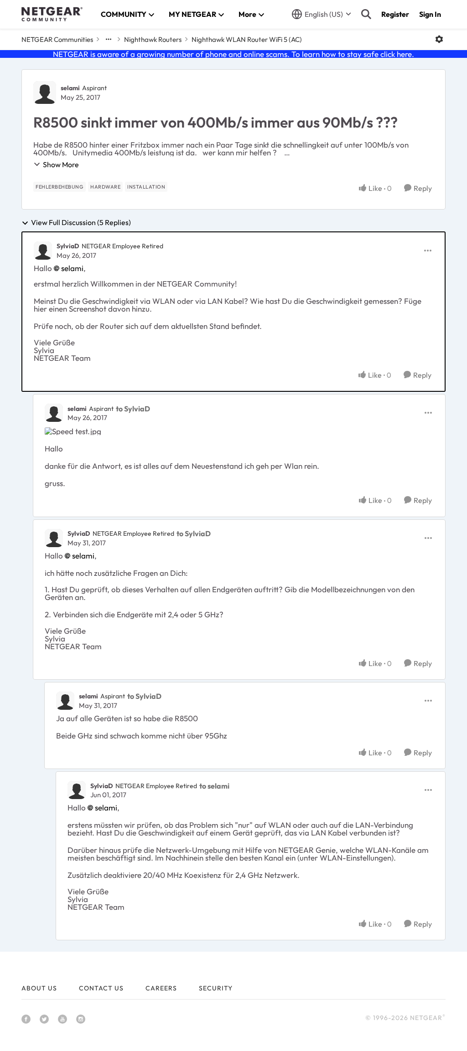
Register (395, 14)
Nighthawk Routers (153, 39)
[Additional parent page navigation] (108, 39)
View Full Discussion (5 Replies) (81, 223)
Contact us (101, 988)
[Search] (366, 14)
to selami (214, 786)
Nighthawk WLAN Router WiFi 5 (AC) (247, 39)
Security (216, 988)
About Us (39, 988)
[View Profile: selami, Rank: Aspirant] (44, 92)
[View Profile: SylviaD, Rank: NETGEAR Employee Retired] (43, 250)
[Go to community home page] (52, 14)
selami (70, 88)
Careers (161, 988)
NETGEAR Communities (57, 39)
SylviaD (68, 246)
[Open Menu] (439, 39)
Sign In (430, 14)
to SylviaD (133, 408)
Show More (61, 164)
